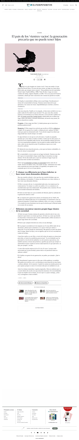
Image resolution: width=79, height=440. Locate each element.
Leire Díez (19, 420)
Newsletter (34, 414)
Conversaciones (65, 9)
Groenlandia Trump (19, 0)
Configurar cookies (60, 435)
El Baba (40, 0)
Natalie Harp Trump (45, 0)
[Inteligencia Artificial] (53, 420)
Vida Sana (55, 9)
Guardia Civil (19, 419)
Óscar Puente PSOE (35, 0)
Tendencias (44, 9)
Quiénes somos (34, 417)
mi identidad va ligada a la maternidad (35, 163)
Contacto (33, 411)
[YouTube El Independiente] (37, 432)
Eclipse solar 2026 (20, 411)
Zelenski (68, 0)
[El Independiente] (39, 5)
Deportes (39, 9)
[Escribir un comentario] (45, 79)
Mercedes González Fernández (22, 422)
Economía (14, 9)
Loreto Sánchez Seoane (35, 74)
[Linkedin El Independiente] (44, 432)
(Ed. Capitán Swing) (36, 116)
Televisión (50, 9)
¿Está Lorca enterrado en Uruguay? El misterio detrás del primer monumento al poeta (52, 291)
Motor (59, 9)
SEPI (18, 413)
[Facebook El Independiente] (34, 432)
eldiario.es (57, 128)
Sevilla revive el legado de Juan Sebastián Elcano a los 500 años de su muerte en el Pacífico (52, 299)
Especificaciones (35, 419)
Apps (33, 416)
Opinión (6, 9)
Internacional (20, 9)
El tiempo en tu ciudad (11, 5)
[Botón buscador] (76, 5)
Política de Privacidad (19, 435)
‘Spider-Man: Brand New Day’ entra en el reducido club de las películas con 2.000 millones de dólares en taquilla (31, 292)
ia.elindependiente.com (52, 422)
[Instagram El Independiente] (41, 432)
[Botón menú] (3, 5)
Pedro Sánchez (51, 0)
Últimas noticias (8, 0)
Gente (34, 9)
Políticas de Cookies (52, 435)
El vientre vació (25, 116)
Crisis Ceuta (14, 0)
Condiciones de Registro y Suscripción (41, 435)
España (10, 9)
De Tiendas (72, 9)
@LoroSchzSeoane (45, 74)
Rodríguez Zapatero (20, 416)
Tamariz (30, 0)
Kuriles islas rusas (26, 0)
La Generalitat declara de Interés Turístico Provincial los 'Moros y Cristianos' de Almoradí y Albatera (31, 299)
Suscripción (34, 413)
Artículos (39, 10)
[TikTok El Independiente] (47, 432)
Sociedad (31, 9)
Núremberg (64, 0)
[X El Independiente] (31, 432)
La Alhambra (72, 0)
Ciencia (26, 9)
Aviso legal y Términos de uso (29, 435)
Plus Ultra (19, 414)
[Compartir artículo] (34, 79)
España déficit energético (58, 0)
